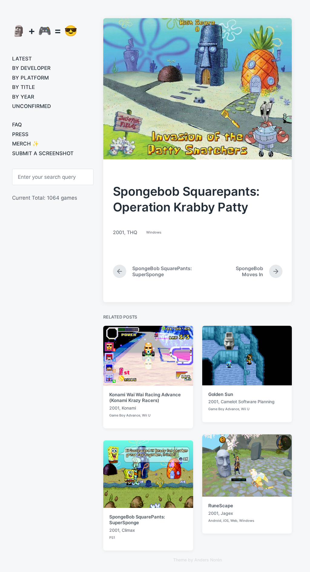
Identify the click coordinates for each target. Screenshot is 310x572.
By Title (23, 87)
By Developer (31, 68)
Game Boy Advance (124, 415)
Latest (22, 59)
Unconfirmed (31, 106)
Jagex (227, 513)
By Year (23, 97)
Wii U (146, 415)
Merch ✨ (25, 144)
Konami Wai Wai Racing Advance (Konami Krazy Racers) (145, 398)
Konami (129, 407)
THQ (132, 232)
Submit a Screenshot (43, 153)
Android (214, 520)
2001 (118, 232)
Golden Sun (220, 394)
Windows (153, 232)
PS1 (112, 537)
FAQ (17, 125)
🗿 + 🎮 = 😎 (45, 30)
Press (20, 134)
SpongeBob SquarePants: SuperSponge (137, 520)
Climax (128, 530)
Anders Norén (208, 559)
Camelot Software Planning (248, 401)
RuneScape (220, 505)
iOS (226, 520)
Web (233, 520)
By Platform (30, 78)
